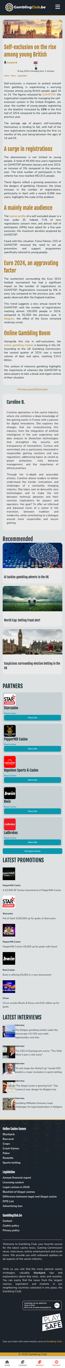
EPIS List (8, 1201)
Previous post (25, 389)
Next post (42, 389)
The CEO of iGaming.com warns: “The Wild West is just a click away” (38, 1052)
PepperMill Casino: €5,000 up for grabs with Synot (30, 946)
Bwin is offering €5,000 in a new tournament (27, 974)
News (13, 75)
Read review (10, 713)
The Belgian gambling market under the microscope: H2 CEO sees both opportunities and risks (36, 1033)
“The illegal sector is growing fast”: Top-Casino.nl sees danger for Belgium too (36, 1087)
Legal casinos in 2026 (16, 1187)
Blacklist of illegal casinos (19, 1192)
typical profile (17, 216)
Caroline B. (12, 62)
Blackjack (9, 1134)
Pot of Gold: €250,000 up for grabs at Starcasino (29, 918)
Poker (6, 1153)
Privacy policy (11, 1230)
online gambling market (18, 345)
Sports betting (11, 1163)
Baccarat (8, 1139)
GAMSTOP (48, 94)
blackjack (40, 1273)
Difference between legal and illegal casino (30, 1196)
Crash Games (11, 1148)
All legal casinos (32, 851)
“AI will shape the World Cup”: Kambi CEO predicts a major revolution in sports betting (38, 1070)
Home (6, 75)
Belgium (9, 319)
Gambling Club (54, 1341)
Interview (19, 1025)
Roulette (8, 1158)
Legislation (22, 75)
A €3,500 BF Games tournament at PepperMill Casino (32, 890)
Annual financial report (17, 1178)
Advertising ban (12, 1206)
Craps (6, 1144)
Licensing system (13, 1182)
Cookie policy (11, 1226)
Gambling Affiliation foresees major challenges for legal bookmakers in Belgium (38, 1104)
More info (32, 717)
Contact (7, 1221)
